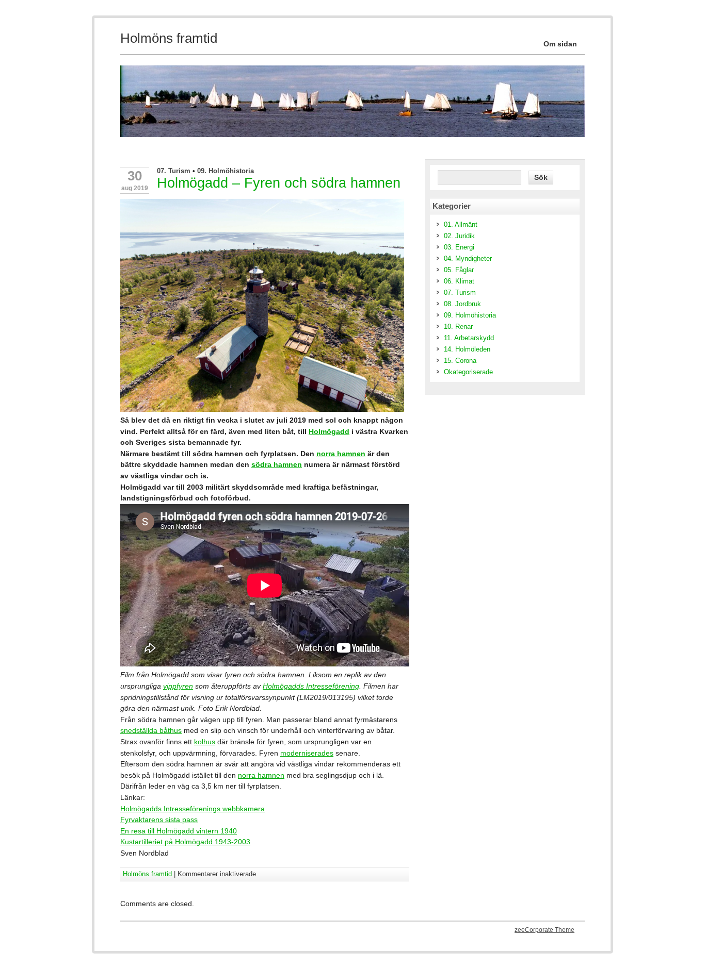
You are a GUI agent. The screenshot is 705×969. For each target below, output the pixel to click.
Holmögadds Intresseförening (311, 686)
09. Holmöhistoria (225, 171)
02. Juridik (459, 236)
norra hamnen (340, 453)
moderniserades (306, 753)
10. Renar (458, 326)
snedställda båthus (151, 730)
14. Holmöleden (467, 349)
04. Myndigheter (468, 258)
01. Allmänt (460, 224)
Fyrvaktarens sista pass (159, 819)
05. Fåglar (459, 270)
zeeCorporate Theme (544, 930)
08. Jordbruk (462, 304)
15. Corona (460, 360)
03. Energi (459, 247)
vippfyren (178, 686)
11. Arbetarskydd (469, 338)
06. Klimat (459, 281)
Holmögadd (329, 431)
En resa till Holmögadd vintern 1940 (178, 831)
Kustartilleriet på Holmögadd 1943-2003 (185, 842)
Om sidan (560, 44)
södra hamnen (276, 464)
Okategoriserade (468, 372)
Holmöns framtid (147, 874)
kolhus (204, 742)
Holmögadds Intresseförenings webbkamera (192, 809)
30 (134, 176)
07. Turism (173, 171)
